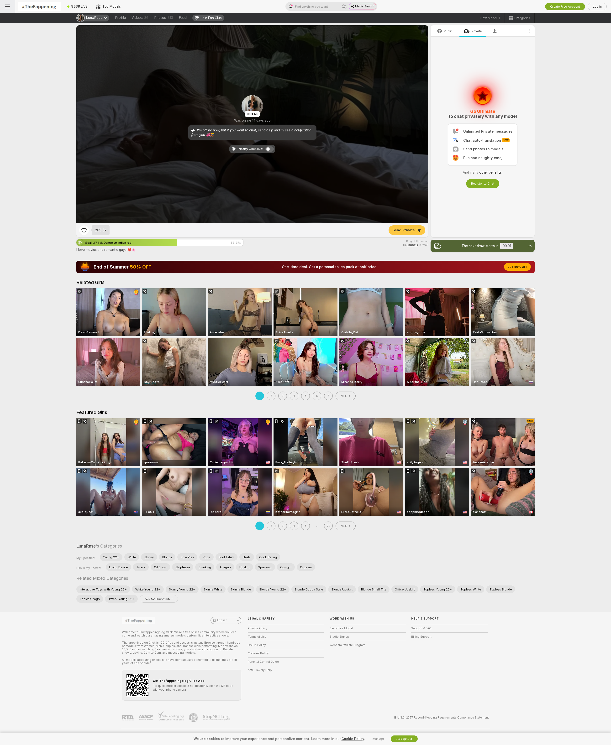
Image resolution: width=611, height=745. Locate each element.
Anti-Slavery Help (260, 670)
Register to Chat (482, 183)
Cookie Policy (353, 739)
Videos (140, 18)
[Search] (344, 6)
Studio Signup (339, 636)
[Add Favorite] (84, 230)
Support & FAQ (421, 628)
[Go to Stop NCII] (217, 717)
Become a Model (341, 628)
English (222, 620)
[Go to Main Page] (39, 6)
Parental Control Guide (263, 661)
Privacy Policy (257, 628)
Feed (183, 18)
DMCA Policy (257, 645)
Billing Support (421, 636)
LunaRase (86, 545)
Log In (597, 6)
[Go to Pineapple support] (194, 717)
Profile (120, 18)
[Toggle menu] (7, 6)
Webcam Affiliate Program (347, 645)
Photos (163, 18)
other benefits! (490, 172)
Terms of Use (257, 636)
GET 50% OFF (517, 267)
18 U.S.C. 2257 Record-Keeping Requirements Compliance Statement (441, 717)
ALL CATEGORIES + (159, 598)
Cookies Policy (258, 653)
